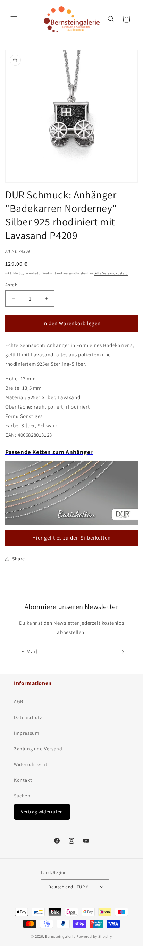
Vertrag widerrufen (42, 811)
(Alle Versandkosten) (111, 273)
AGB (18, 701)
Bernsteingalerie (60, 936)
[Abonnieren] (121, 652)
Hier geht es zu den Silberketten (71, 537)
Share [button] (18, 559)
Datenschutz (28, 717)
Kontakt (23, 780)
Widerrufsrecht (30, 764)
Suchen (22, 795)
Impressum (26, 733)
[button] (14, 19)
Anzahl (11, 285)
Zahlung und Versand (38, 749)
